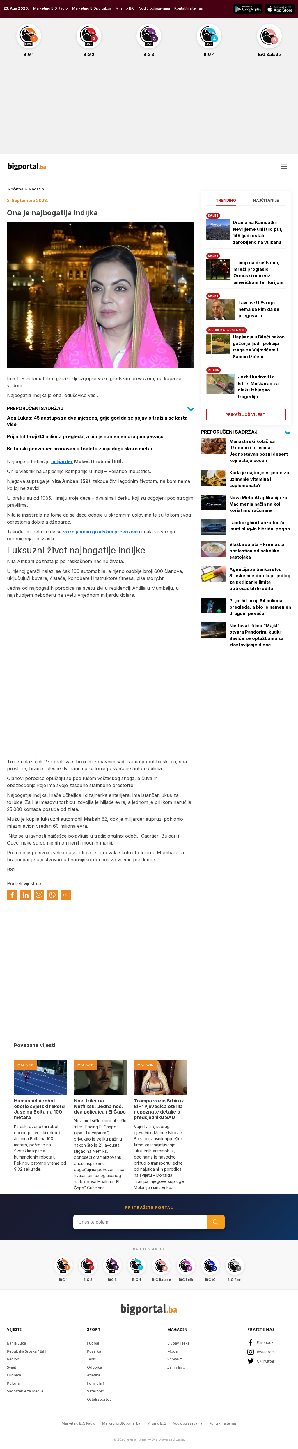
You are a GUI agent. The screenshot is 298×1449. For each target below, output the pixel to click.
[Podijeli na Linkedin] (25, 895)
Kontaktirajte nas (188, 8)
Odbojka (94, 1367)
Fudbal (93, 1343)
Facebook (265, 1342)
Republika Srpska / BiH (26, 1351)
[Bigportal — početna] (27, 166)
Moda (172, 1351)
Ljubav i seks (178, 1343)
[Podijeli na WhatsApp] (52, 895)
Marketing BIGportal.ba (121, 1423)
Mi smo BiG (125, 8)
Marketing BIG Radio (50, 8)
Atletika (93, 1375)
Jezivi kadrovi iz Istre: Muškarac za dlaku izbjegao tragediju (258, 386)
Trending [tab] (226, 200)
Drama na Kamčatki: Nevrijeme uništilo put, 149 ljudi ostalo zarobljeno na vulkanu (258, 232)
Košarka (94, 1351)
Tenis (91, 1359)
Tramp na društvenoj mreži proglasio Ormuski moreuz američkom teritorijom (258, 272)
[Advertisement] (149, 108)
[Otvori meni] (284, 166)
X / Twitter (265, 1361)
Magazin (36, 189)
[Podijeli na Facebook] (12, 895)
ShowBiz (174, 1359)
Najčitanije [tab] (266, 200)
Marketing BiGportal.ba (91, 8)
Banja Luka (16, 1343)
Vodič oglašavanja (154, 8)
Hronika (14, 1375)
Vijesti (14, 1329)
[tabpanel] (246, 314)
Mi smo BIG (156, 1423)
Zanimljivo (176, 1367)
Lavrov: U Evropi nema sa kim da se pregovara (258, 309)
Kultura (13, 1383)
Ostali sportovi (99, 1399)
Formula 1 (95, 1383)
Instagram (266, 1351)
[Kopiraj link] (66, 895)
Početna (15, 189)
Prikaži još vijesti (246, 414)
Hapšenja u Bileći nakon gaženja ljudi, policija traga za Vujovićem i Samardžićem (259, 346)
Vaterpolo (95, 1391)
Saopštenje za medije (25, 1391)
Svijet (11, 1367)
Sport (94, 1329)
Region (13, 1359)
